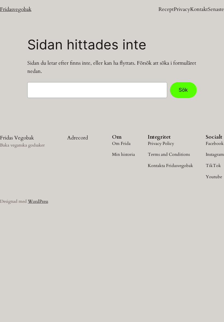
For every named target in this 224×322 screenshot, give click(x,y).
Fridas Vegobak (17, 137)
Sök (183, 90)
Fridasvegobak (15, 9)
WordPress (38, 201)
